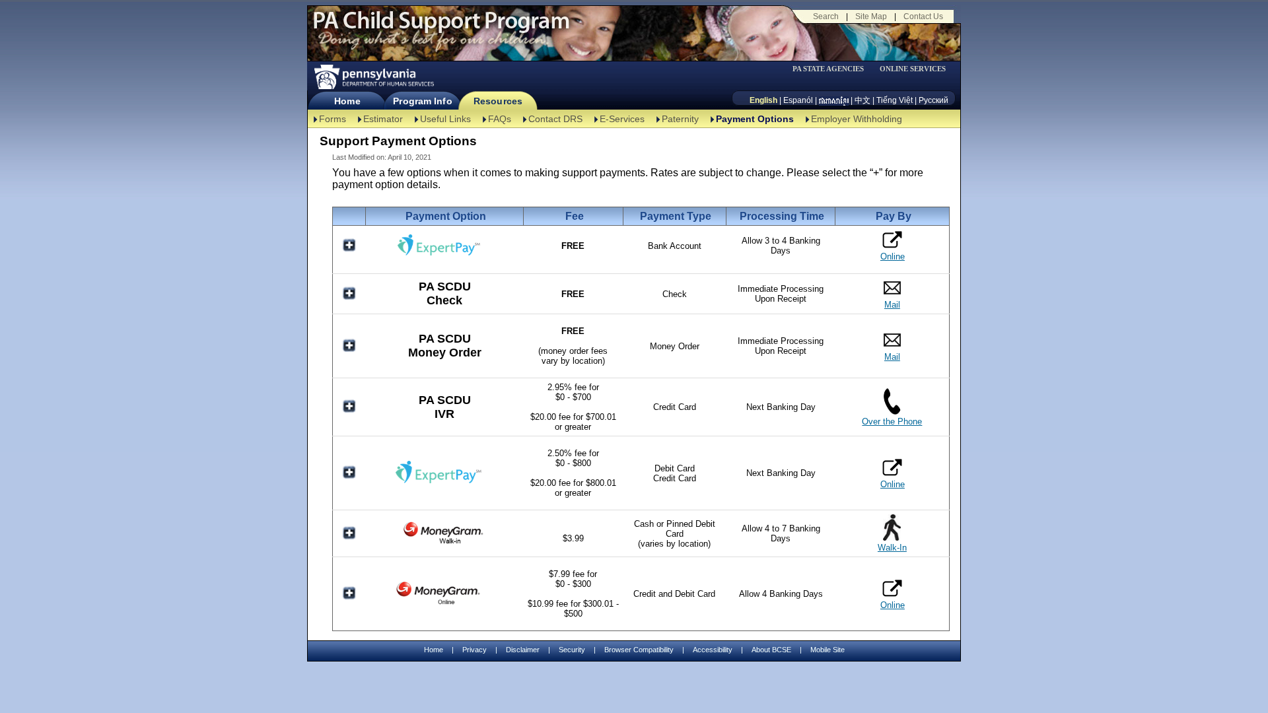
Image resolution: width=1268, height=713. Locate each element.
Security (572, 650)
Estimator (383, 119)
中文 (862, 100)
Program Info (422, 101)
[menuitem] (833, 69)
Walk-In (892, 548)
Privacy (474, 650)
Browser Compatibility (639, 650)
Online (892, 256)
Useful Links (445, 119)
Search (826, 16)
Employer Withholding (856, 119)
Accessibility (712, 650)
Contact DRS (555, 119)
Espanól (798, 100)
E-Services (622, 119)
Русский (933, 100)
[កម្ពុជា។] (834, 100)
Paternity (680, 119)
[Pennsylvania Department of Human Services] (373, 77)
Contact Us (923, 16)
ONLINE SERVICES (913, 69)
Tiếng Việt (894, 100)
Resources (498, 101)
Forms (332, 119)
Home (347, 101)
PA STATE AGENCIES (828, 69)
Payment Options (755, 119)
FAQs (499, 119)
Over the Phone (892, 421)
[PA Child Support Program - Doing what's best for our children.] (441, 28)
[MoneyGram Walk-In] (444, 543)
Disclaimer (523, 650)
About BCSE (771, 650)
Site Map (871, 16)
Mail (892, 305)
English (763, 100)
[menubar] (833, 69)
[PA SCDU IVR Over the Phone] (892, 412)
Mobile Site (827, 650)
